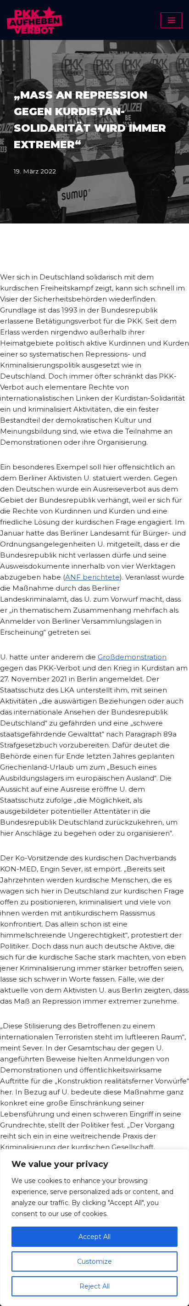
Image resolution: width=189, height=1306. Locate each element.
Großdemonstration (132, 657)
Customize (94, 1261)
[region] (94, 1227)
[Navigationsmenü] (171, 20)
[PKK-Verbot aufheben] (34, 19)
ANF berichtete (92, 577)
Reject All (94, 1286)
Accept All (94, 1237)
